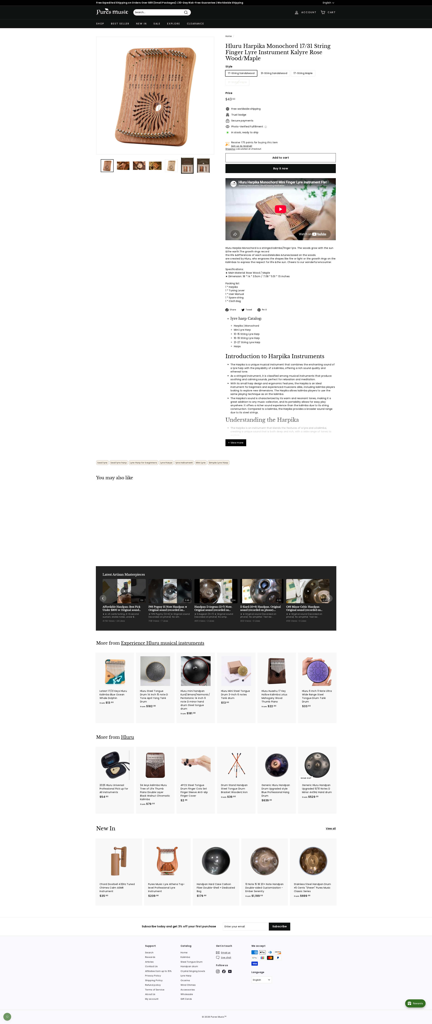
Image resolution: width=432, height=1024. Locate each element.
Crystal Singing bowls (193, 971)
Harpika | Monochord (246, 325)
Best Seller (120, 23)
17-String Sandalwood (241, 73)
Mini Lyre (201, 462)
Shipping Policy (154, 980)
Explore (173, 23)
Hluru (127, 737)
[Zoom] (155, 95)
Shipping (230, 149)
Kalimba (185, 957)
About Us (150, 994)
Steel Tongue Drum (191, 961)
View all (331, 828)
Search (149, 952)
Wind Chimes (188, 985)
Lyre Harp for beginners (143, 462)
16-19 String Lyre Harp (247, 338)
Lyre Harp (186, 975)
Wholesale (187, 994)
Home (228, 36)
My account (151, 999)
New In (141, 23)
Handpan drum (189, 966)
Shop (100, 23)
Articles (149, 961)
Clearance (195, 23)
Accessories (188, 989)
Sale (157, 23)
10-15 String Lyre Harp (247, 334)
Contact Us (151, 966)
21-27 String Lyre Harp (247, 342)
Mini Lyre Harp (242, 329)
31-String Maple (237, 82)
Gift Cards (186, 999)
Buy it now (280, 168)
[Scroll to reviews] (280, 64)
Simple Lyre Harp (218, 462)
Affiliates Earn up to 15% (158, 971)
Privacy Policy (153, 975)
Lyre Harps (166, 462)
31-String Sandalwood (274, 73)
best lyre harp (119, 462)
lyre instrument (184, 462)
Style (229, 66)
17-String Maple (303, 73)
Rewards (150, 957)
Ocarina (185, 980)
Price (229, 93)
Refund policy (153, 985)
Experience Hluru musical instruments (162, 643)
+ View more (236, 442)
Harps (237, 346)
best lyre (102, 462)
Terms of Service (155, 989)
